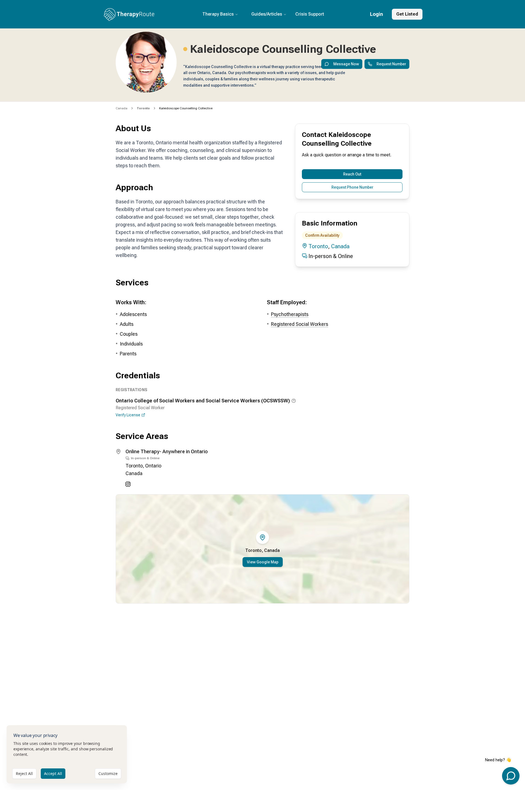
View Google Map (262, 562)
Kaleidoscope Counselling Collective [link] (185, 108)
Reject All (24, 773)
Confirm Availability (322, 235)
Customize (108, 773)
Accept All (53, 773)
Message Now (346, 64)
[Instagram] (128, 484)
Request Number (391, 64)
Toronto (318, 246)
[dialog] (67, 754)
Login (376, 14)
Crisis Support (309, 14)
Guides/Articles (266, 14)
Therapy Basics (218, 14)
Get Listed (407, 14)
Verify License (128, 415)
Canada (121, 108)
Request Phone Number (352, 187)
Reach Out (352, 174)
